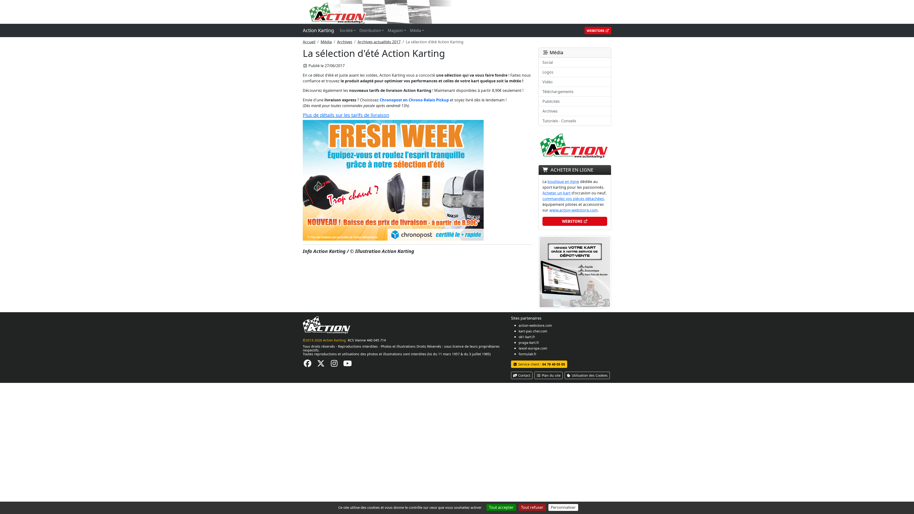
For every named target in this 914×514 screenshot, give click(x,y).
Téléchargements (558, 91)
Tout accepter (501, 507)
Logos (547, 72)
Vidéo (547, 81)
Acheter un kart (556, 193)
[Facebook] (307, 364)
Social (547, 62)
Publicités (551, 101)
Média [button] (415, 30)
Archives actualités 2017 (379, 41)
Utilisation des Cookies (589, 375)
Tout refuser (532, 507)
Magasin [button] (395, 30)
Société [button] (346, 30)
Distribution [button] (370, 30)
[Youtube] (347, 364)
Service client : (541, 364)
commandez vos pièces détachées (573, 198)
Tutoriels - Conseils (559, 121)
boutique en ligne (563, 181)
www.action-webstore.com (573, 210)
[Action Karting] (394, 11)
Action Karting (318, 30)
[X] (321, 364)
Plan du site (551, 375)
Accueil (309, 41)
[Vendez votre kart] (574, 271)
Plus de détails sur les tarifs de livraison (346, 115)
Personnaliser (563, 507)
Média (326, 41)
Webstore (596, 30)
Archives (344, 41)
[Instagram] (334, 364)
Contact (523, 375)
